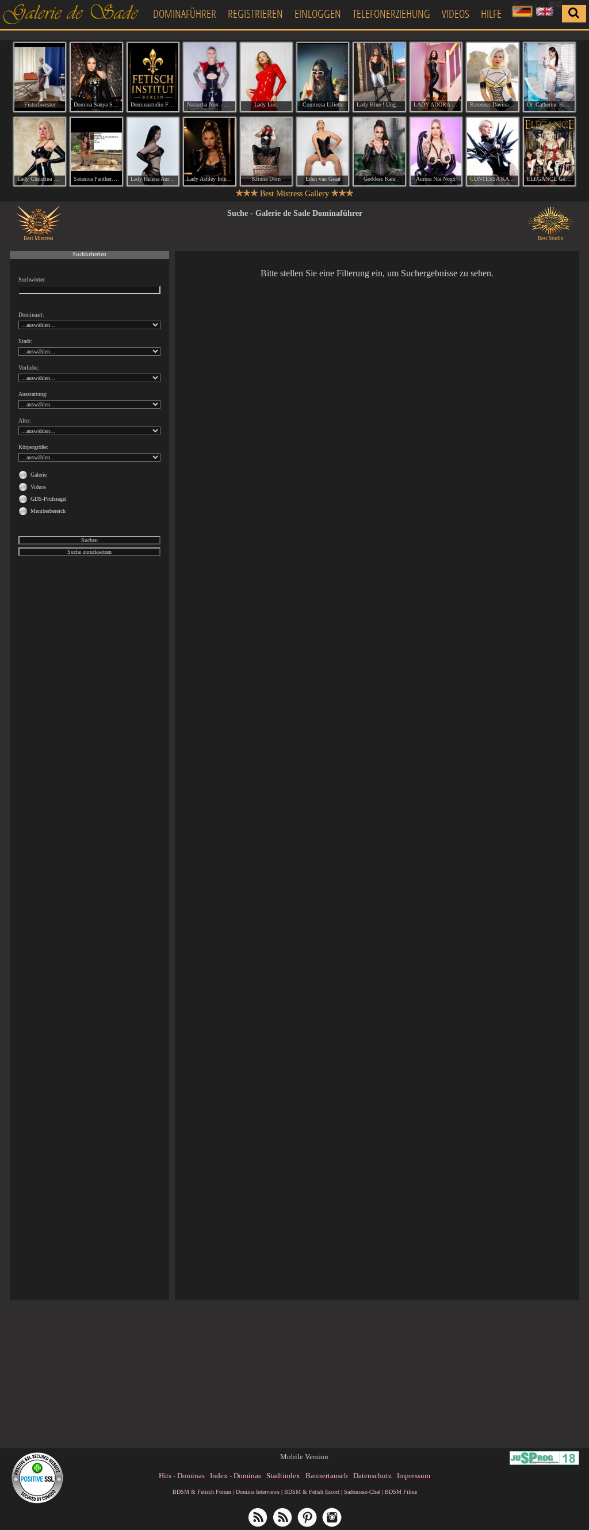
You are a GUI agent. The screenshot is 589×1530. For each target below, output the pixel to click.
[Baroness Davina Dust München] (492, 77)
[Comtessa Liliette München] (322, 77)
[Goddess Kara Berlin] (379, 152)
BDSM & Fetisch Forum (202, 1492)
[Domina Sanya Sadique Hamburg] (96, 77)
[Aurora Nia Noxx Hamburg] (436, 152)
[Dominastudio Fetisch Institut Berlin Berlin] (153, 77)
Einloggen (317, 13)
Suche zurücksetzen (89, 552)
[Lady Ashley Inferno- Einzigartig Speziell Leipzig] (209, 152)
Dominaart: (31, 314)
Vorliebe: (28, 367)
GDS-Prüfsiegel (48, 499)
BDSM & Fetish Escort (311, 1492)
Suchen (89, 540)
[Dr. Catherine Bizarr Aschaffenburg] (549, 77)
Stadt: (25, 341)
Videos (455, 13)
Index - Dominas (235, 1475)
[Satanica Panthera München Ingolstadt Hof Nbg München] (96, 152)
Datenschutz (372, 1475)
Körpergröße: (33, 447)
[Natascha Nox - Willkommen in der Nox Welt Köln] (209, 77)
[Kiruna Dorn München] (266, 152)
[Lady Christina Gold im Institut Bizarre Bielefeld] (39, 152)
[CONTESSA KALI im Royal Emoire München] (492, 152)
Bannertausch (326, 1475)
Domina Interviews (258, 1492)
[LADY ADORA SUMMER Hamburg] (436, 77)
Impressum (413, 1475)
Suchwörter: (32, 279)
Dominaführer (184, 13)
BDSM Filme (401, 1492)
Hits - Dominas (182, 1475)
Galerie (38, 474)
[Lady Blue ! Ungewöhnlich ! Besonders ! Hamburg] (379, 77)
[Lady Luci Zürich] (266, 77)
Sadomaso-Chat (362, 1492)
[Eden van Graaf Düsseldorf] (322, 152)
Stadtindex (283, 1475)
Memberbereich (48, 511)
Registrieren (255, 13)
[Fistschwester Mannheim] (39, 77)
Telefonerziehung (391, 13)
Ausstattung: (33, 394)
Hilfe (491, 13)
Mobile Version (304, 1456)
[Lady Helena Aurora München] (153, 152)
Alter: (25, 420)
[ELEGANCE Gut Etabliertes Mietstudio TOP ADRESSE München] (549, 152)
